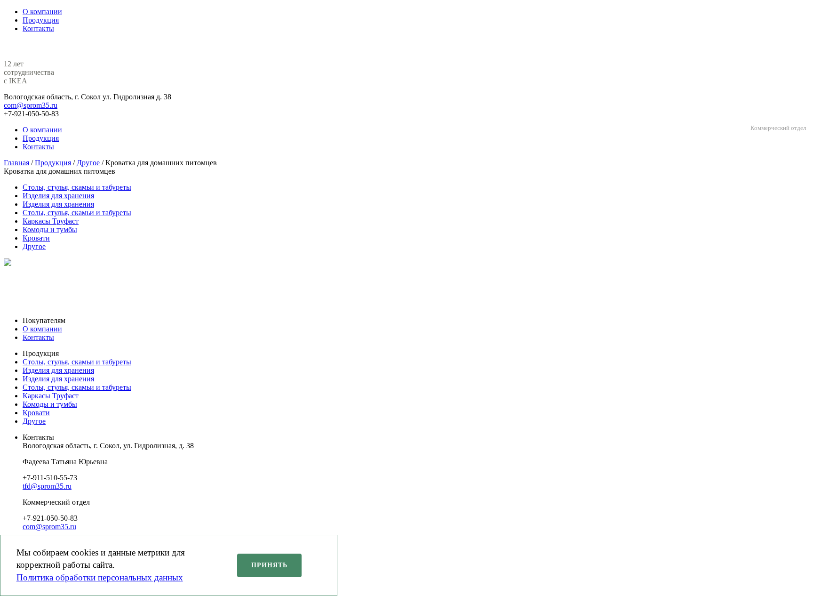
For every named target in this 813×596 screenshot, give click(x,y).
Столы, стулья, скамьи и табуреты (77, 187)
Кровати (36, 238)
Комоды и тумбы (50, 230)
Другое (34, 246)
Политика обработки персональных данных (99, 577)
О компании (42, 329)
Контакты (38, 337)
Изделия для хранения (58, 196)
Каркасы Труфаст (51, 221)
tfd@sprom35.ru (47, 486)
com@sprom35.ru (30, 105)
